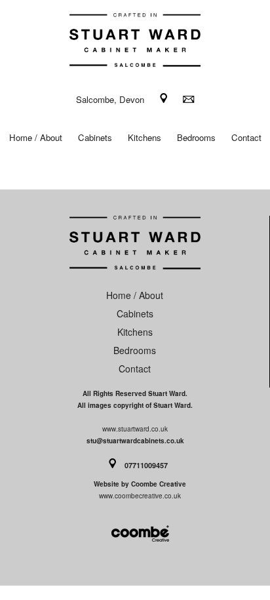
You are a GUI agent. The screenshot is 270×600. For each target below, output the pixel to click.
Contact (246, 137)
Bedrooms (196, 137)
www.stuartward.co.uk (135, 428)
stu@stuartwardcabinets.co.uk (135, 440)
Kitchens (144, 137)
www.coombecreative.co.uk (140, 495)
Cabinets (95, 137)
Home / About (35, 137)
